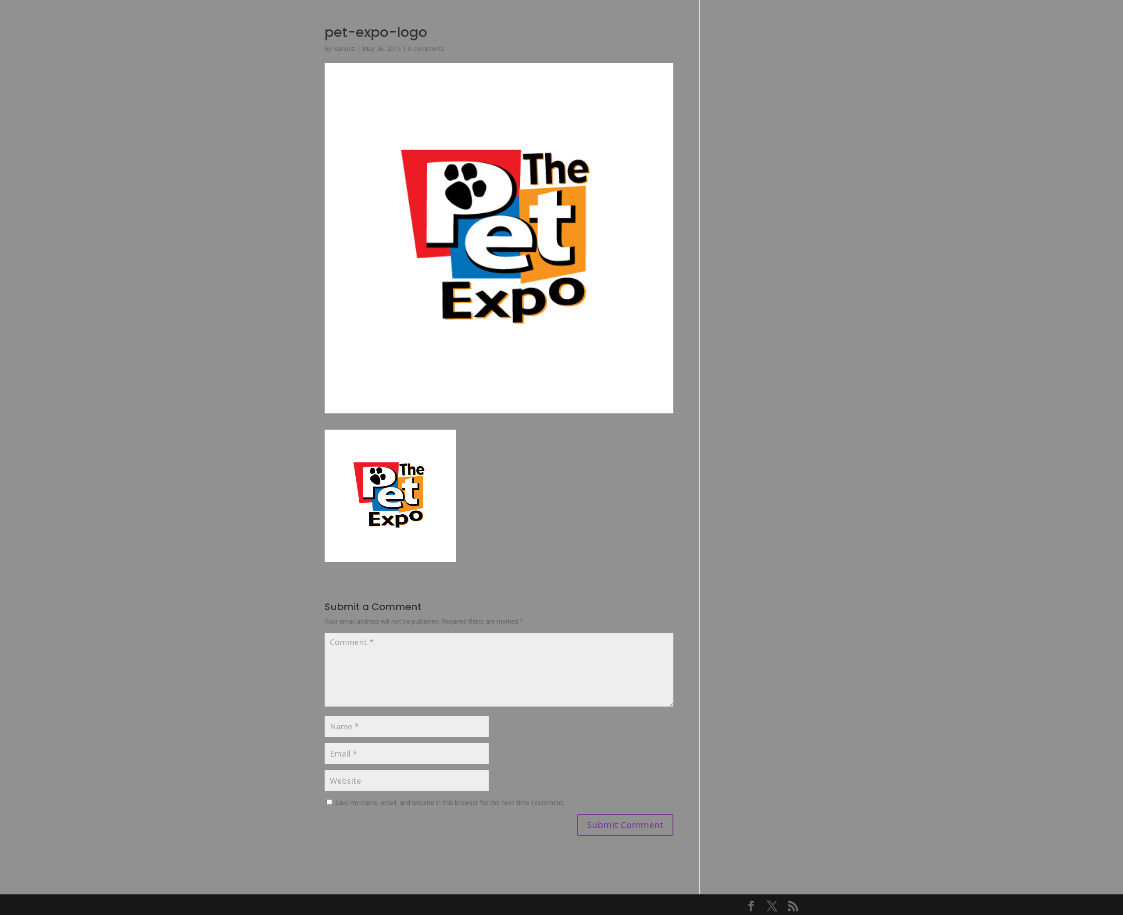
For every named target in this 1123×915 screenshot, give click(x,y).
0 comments (426, 48)
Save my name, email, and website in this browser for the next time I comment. (449, 802)
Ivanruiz (344, 48)
